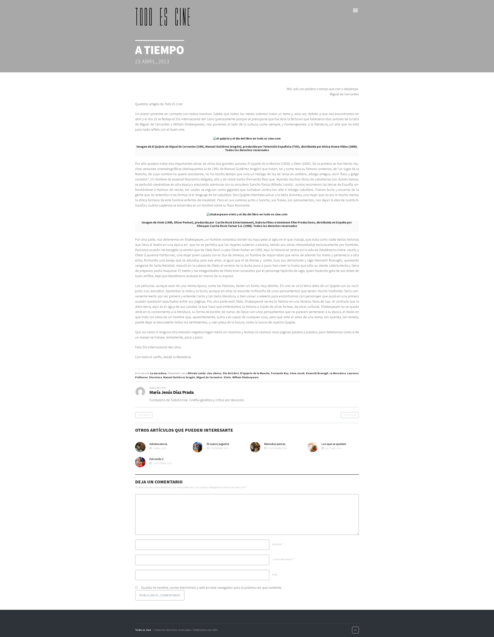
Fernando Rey (279, 373)
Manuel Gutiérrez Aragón (179, 377)
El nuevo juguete (218, 444)
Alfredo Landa (197, 373)
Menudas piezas (274, 444)
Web (274, 574)
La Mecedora (338, 373)
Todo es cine (143, 630)
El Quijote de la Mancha (255, 373)
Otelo (227, 377)
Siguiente (350, 415)
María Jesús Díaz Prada (171, 392)
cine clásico (214, 373)
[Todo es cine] (164, 16)
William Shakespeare (245, 377)
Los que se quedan (333, 444)
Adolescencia (158, 444)
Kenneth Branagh (317, 373)
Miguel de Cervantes (209, 377)
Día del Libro (231, 373)
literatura (155, 377)
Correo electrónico (283, 559)
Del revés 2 (156, 459)
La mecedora (158, 373)
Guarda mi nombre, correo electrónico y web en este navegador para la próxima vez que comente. (211, 587)
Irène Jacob (297, 373)
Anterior (143, 415)
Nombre (277, 544)
